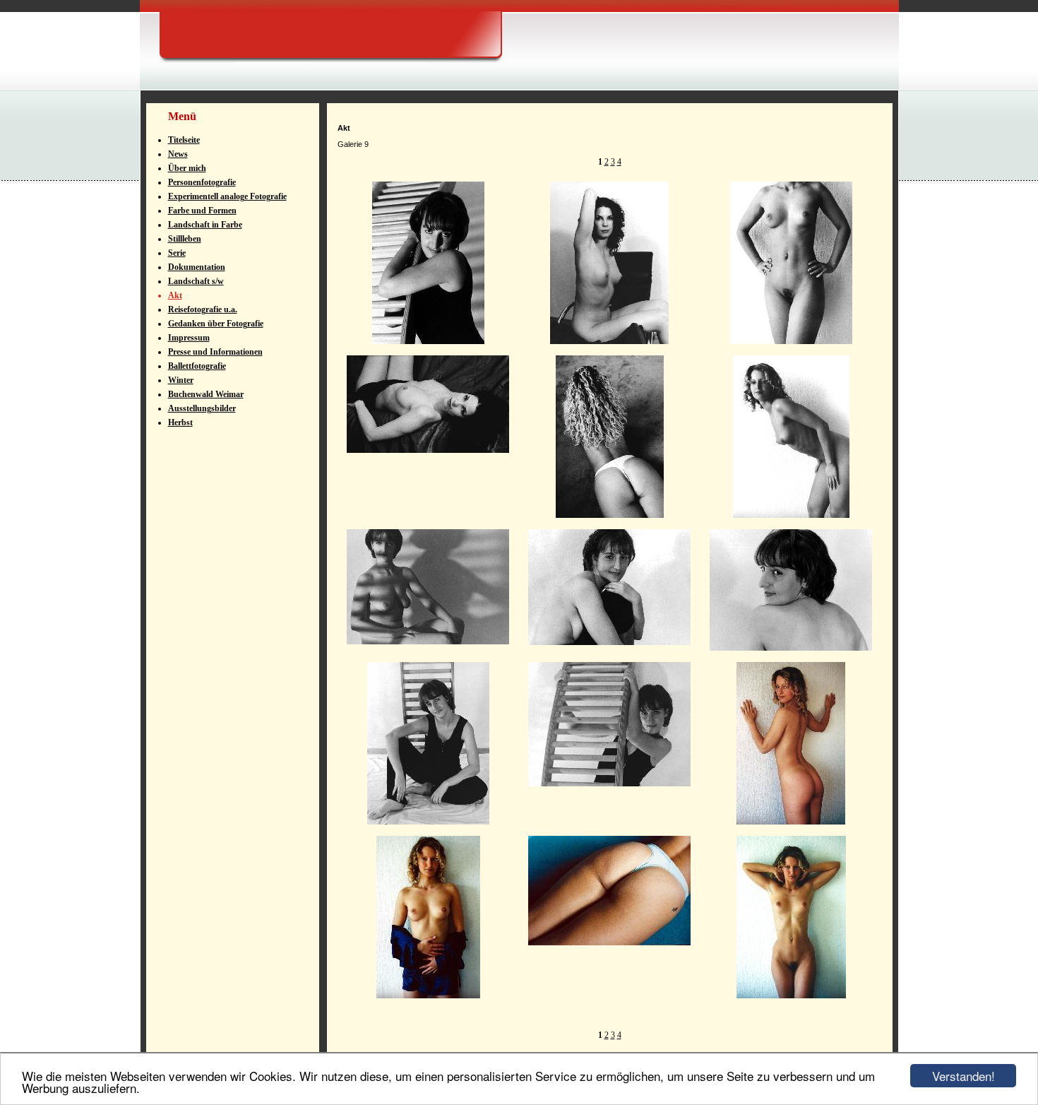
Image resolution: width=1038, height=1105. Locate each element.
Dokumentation (196, 267)
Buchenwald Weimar (206, 394)
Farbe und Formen (202, 210)
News (178, 154)
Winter (180, 380)
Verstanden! (963, 1076)
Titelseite (184, 140)
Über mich (187, 168)
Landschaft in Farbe (205, 225)
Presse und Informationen (215, 352)
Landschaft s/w (196, 281)
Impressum (189, 338)
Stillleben (184, 239)
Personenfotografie (202, 182)
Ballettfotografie (197, 366)
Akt (175, 295)
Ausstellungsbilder (202, 408)
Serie (177, 253)
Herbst (180, 422)
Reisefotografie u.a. (202, 309)
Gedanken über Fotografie (215, 324)
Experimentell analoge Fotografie (227, 196)
